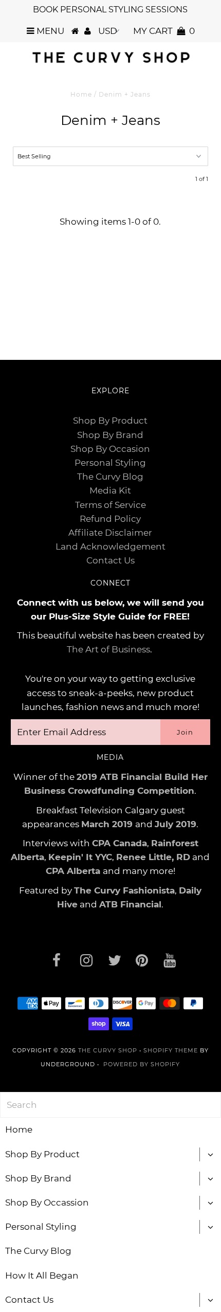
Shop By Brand (110, 435)
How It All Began (42, 1275)
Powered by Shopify (141, 1064)
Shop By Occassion (47, 1202)
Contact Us (110, 560)
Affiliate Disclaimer (110, 532)
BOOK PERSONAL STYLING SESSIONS (110, 9)
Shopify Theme (170, 1050)
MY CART (164, 31)
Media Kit (110, 490)
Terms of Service (110, 505)
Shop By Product (110, 420)
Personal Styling (110, 463)
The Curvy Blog (110, 476)
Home (81, 94)
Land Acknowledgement (110, 546)
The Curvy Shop (107, 1050)
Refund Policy (110, 519)
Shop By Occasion (110, 449)
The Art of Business (108, 649)
